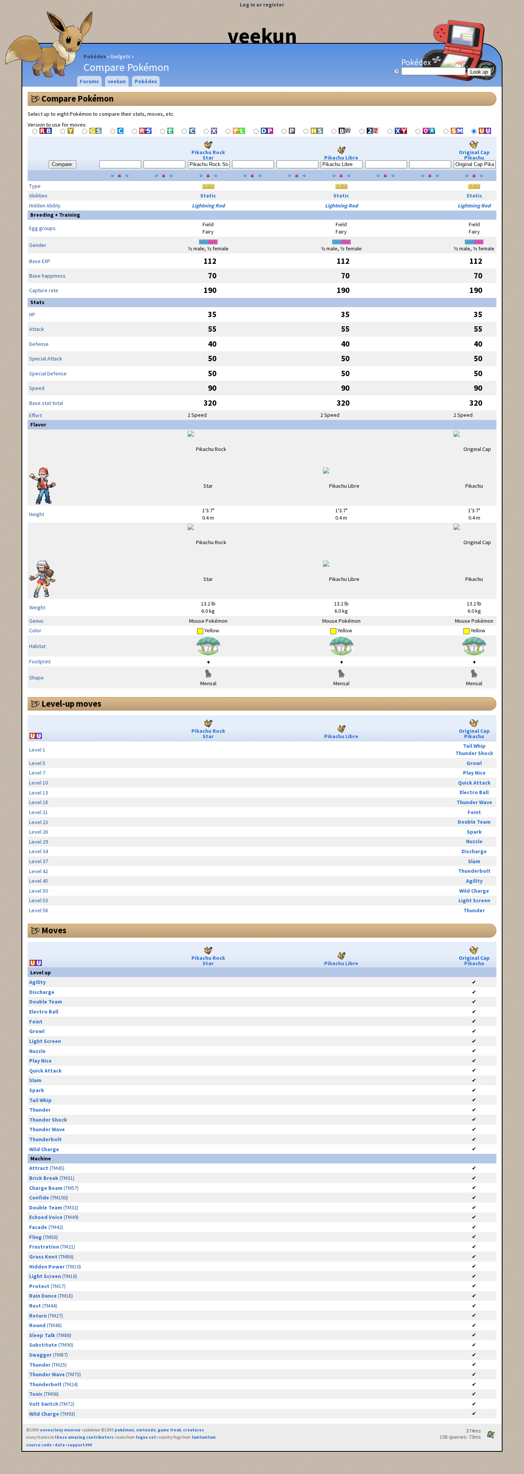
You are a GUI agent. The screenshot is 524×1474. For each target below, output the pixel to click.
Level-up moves (71, 703)
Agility (474, 880)
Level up (40, 972)
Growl (474, 763)
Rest (35, 1305)
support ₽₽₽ (80, 1445)
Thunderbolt (474, 870)
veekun (262, 35)
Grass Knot (43, 1256)
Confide (39, 1197)
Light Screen (474, 900)
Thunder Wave (474, 802)
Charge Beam (46, 1187)
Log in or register (262, 4)
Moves (53, 930)
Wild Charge (474, 890)
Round (37, 1325)
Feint (474, 812)
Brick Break (43, 1178)
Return (38, 1315)
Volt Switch (43, 1403)
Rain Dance (43, 1295)
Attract (38, 1168)
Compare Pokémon (77, 98)
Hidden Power (47, 1266)
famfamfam (203, 1437)
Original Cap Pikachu (474, 155)
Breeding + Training (55, 214)
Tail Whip (474, 745)
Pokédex (95, 56)
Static (208, 195)
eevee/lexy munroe (60, 1430)
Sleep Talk (42, 1335)
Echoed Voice (46, 1217)
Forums (89, 81)
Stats (37, 302)
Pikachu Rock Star (208, 155)
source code (39, 1445)
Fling (35, 1237)
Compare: (62, 164)
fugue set (145, 1437)
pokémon (124, 1430)
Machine (40, 1158)
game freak (169, 1430)
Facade (38, 1227)
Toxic (36, 1393)
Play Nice (474, 772)
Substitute (43, 1344)
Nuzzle (474, 841)
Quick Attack (474, 782)
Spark (474, 831)
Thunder (474, 910)
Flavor (38, 424)
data (59, 1445)
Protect (39, 1286)
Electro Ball (474, 792)
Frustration (44, 1246)
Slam (474, 861)
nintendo (146, 1430)
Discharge (474, 851)
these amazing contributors (84, 1437)
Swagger (40, 1354)
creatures (193, 1430)
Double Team (474, 821)
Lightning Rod (208, 205)
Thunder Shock (474, 753)
